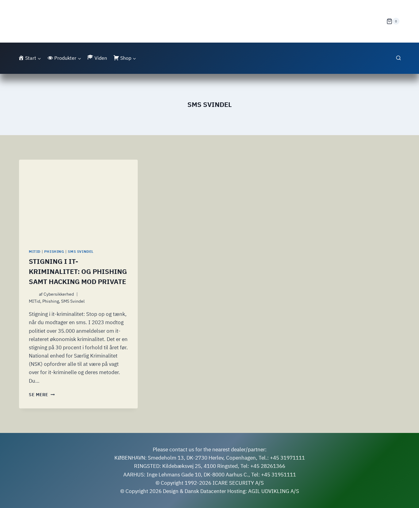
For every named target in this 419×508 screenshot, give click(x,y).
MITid (34, 251)
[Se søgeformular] (398, 58)
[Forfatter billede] (33, 294)
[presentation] (78, 199)
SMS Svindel (81, 251)
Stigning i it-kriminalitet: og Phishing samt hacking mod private (78, 271)
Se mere (42, 394)
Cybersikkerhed (59, 294)
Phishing (54, 251)
